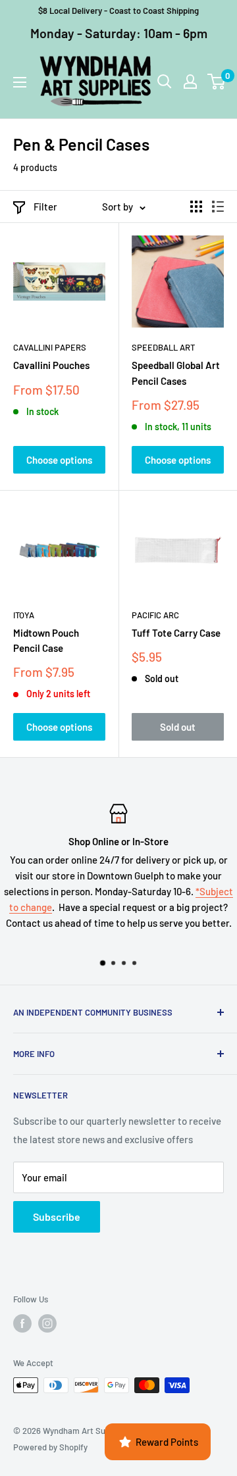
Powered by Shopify (50, 1447)
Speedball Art (163, 347)
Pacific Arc (155, 615)
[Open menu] (19, 82)
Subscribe (56, 1216)
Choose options (59, 460)
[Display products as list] (218, 206)
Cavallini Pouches (51, 365)
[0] (217, 81)
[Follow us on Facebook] (22, 1323)
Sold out (178, 727)
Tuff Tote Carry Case (176, 633)
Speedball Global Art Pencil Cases (176, 372)
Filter (45, 206)
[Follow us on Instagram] (47, 1323)
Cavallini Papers (49, 347)
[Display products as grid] (196, 206)
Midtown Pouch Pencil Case (46, 640)
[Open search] (164, 81)
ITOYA (23, 615)
